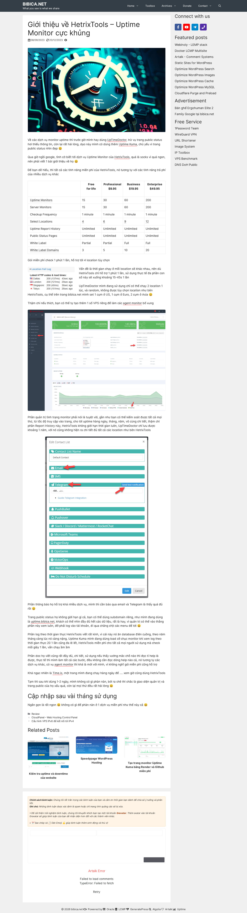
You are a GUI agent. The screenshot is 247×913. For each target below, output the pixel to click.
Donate (187, 5)
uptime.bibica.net (42, 621)
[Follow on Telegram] (195, 27)
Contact (203, 5)
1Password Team (187, 128)
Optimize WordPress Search (194, 69)
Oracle (110, 909)
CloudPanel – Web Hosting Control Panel (54, 717)
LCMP (122, 909)
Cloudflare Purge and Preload (195, 93)
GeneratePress (139, 909)
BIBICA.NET (35, 4)
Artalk (168, 909)
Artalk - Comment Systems (194, 57)
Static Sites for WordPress (193, 63)
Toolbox (150, 5)
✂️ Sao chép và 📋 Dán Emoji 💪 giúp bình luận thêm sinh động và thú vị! (69, 822)
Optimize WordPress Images (195, 75)
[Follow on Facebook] (178, 27)
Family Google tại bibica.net (194, 114)
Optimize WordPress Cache (194, 81)
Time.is (57, 673)
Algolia (157, 909)
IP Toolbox (182, 152)
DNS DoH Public (186, 165)
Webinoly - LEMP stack (191, 44)
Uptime (181, 909)
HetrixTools (122, 157)
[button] (219, 6)
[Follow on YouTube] (186, 27)
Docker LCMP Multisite (191, 51)
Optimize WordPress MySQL (195, 87)
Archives (167, 5)
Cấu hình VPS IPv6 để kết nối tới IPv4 (53, 721)
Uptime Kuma (128, 144)
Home (130, 5)
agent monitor (132, 303)
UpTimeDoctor (116, 140)
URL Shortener (185, 140)
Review (36, 713)
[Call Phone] (203, 27)
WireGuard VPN (186, 134)
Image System (185, 146)
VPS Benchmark (186, 159)
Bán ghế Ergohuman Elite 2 (194, 108)
